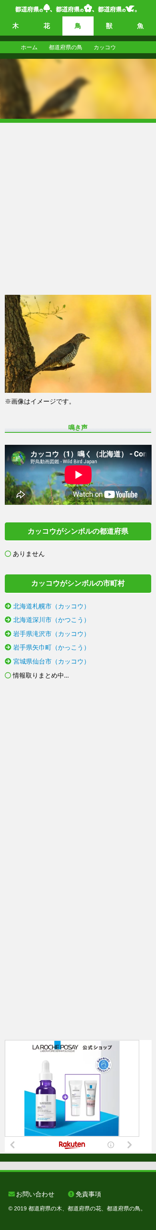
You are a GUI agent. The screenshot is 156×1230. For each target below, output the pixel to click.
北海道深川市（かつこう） (51, 619)
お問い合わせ (35, 1194)
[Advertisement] (78, 201)
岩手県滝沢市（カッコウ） (51, 633)
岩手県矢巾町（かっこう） (51, 647)
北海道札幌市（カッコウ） (51, 606)
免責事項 (88, 1194)
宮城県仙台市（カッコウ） (51, 661)
